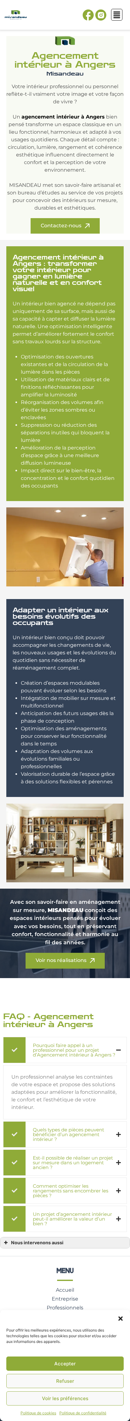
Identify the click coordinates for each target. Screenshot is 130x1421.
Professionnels (65, 1308)
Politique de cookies (38, 1413)
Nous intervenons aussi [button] (37, 1242)
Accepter (65, 1364)
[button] (120, 1318)
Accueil (65, 1290)
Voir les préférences (65, 1398)
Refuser (65, 1381)
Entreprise (65, 1299)
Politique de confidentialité (82, 1413)
